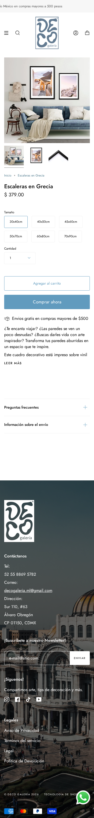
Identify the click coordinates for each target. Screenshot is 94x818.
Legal (9, 751)
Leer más (13, 363)
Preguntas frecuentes (21, 407)
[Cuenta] (75, 33)
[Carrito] (87, 33)
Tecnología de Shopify (63, 794)
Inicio (7, 175)
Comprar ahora (47, 302)
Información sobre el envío (26, 424)
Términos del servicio (22, 741)
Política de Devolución (24, 761)
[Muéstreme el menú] (8, 33)
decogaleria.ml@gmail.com (28, 590)
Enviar (79, 658)
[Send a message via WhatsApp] (83, 797)
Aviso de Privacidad (21, 730)
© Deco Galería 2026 (21, 794)
